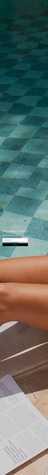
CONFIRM (15, 244)
